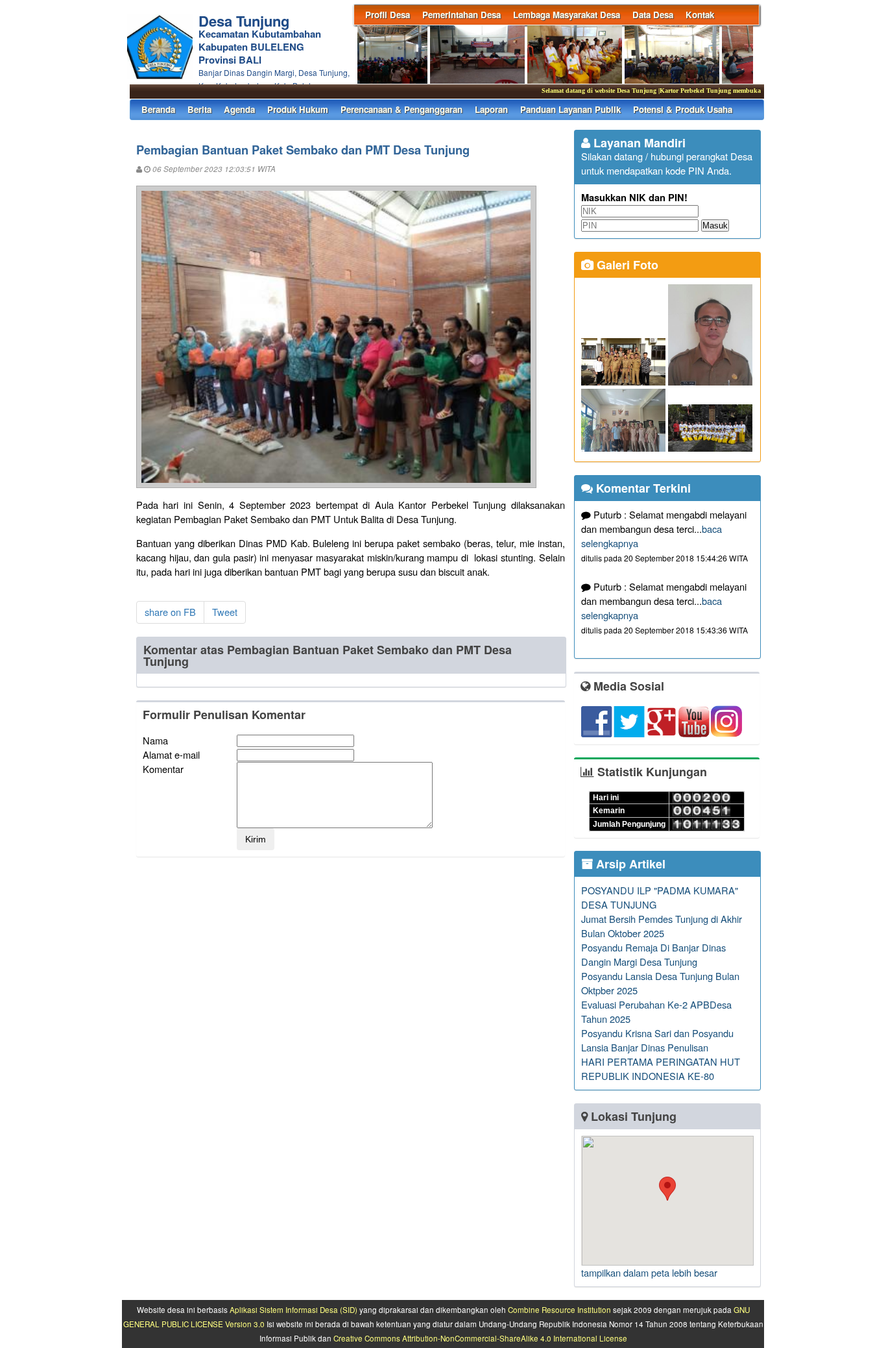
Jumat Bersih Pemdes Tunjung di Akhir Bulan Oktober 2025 (661, 926)
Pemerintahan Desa (461, 14)
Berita (199, 109)
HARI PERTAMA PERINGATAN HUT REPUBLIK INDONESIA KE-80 (660, 1069)
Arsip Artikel (629, 863)
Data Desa (652, 14)
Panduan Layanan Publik (570, 109)
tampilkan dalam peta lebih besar (649, 1272)
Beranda (158, 109)
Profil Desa (387, 14)
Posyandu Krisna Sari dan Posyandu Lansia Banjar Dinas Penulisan (657, 1040)
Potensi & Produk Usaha (682, 109)
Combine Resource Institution (559, 1310)
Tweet (224, 612)
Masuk (715, 225)
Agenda (239, 109)
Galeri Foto (625, 264)
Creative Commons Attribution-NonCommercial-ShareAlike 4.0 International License (480, 1338)
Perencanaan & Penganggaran (401, 109)
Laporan (491, 109)
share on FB (170, 612)
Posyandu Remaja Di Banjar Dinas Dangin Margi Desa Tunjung (653, 954)
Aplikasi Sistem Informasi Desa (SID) (293, 1310)
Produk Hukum (297, 109)
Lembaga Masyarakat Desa (566, 14)
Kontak (700, 14)
